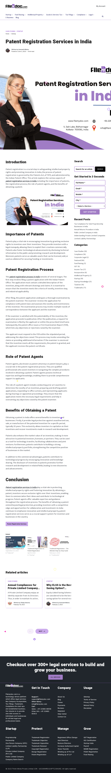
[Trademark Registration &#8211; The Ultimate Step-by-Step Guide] (59, 542)
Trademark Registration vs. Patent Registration (36, 549)
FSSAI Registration (91, 752)
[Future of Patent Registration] (15, 542)
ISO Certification (90, 740)
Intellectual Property (81, 275)
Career (60, 702)
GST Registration (90, 737)
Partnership (10, 740)
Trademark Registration (40, 737)
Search (100, 169)
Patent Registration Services (16, 524)
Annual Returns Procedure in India (86, 229)
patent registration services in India (21, 181)
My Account (100, 6)
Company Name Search (14, 759)
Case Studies (11, 31)
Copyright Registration (40, 749)
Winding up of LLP (65, 754)
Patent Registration (39, 754)
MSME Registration (91, 749)
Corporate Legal (80, 257)
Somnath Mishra (24, 49)
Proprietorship (11, 737)
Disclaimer (87, 708)
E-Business (9, 17)
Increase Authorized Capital (68, 746)
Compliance (78, 254)
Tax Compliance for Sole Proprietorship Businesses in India (88, 225)
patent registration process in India (24, 276)
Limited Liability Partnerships (85, 238)
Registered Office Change (67, 737)
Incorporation (79, 272)
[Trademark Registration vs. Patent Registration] (37, 542)
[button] (102, 16)
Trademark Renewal (39, 746)
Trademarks (78, 287)
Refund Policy (89, 705)
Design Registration (39, 752)
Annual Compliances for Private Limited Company (23, 587)
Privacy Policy (89, 702)
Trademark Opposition (40, 743)
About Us (61, 697)
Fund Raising (78, 263)
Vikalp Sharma (25, 602)
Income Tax (78, 269)
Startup (20, 31)
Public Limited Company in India (85, 232)
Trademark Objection (39, 740)
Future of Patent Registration (15, 548)
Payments (61, 705)
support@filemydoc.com (41, 699)
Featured (88, 581)
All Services (55, 677)
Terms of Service (90, 699)
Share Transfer (63, 749)
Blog (17, 17)
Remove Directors (64, 743)
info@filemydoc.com (39, 704)
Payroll (86, 746)
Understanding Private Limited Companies (89, 235)
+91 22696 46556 (44, 709)
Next (40, 631)
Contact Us (62, 717)
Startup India (88, 743)
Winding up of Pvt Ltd (66, 752)
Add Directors (63, 740)
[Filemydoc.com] (16, 6)
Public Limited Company (15, 757)
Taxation (77, 284)
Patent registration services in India (21, 487)
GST (75, 266)
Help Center (62, 714)
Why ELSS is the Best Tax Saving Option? (61, 587)
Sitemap (87, 697)
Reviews (61, 708)
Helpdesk (61, 711)
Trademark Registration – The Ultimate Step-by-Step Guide (59, 549)
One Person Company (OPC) (16, 743)
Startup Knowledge (81, 281)
